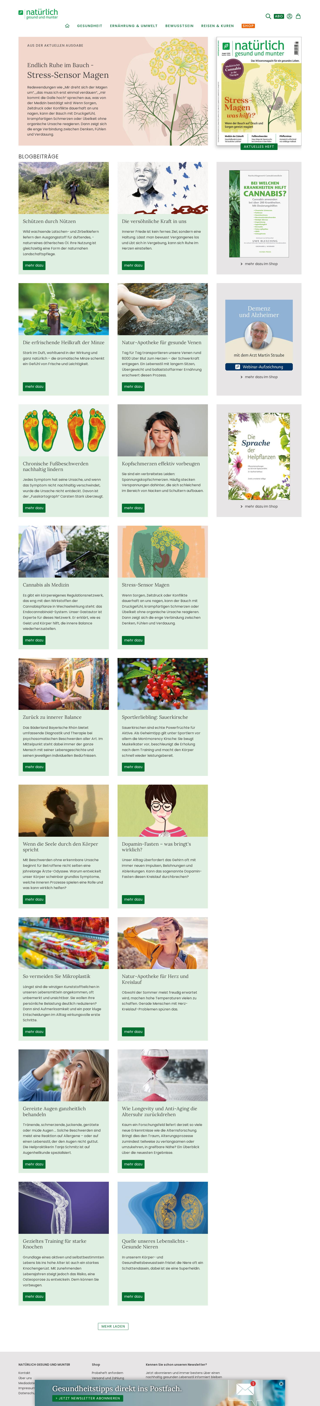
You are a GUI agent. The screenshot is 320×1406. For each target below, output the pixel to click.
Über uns (25, 1378)
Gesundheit (90, 26)
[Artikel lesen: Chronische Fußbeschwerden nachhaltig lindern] (64, 430)
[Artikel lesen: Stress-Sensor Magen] (163, 552)
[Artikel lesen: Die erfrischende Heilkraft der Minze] (64, 309)
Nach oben (300, 1397)
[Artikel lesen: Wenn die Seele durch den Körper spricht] (64, 811)
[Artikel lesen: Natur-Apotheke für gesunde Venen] (163, 309)
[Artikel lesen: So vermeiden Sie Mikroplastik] (64, 943)
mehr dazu (34, 265)
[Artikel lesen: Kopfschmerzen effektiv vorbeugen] (163, 430)
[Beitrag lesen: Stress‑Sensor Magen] (113, 91)
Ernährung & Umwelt (134, 26)
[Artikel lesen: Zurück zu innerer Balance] (64, 684)
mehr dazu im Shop (261, 264)
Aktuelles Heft (259, 146)
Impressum (27, 1388)
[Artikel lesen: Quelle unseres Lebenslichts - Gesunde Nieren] (163, 1208)
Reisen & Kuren (217, 26)
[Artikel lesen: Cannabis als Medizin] (64, 552)
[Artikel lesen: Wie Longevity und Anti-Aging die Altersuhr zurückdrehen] (163, 1075)
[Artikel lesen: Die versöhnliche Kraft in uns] (163, 188)
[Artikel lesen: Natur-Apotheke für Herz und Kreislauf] (163, 943)
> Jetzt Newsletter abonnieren (88, 1398)
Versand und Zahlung (108, 1378)
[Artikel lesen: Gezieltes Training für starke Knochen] (64, 1208)
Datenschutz (28, 1393)
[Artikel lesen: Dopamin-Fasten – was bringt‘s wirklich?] (163, 811)
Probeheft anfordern (107, 1373)
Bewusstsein (179, 26)
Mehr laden (113, 1326)
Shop (248, 26)
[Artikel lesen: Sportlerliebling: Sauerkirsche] (163, 684)
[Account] (289, 16)
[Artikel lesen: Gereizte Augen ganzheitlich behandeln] (64, 1075)
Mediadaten (28, 1383)
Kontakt (24, 1373)
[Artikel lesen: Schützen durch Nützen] (64, 188)
